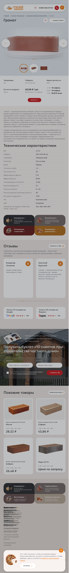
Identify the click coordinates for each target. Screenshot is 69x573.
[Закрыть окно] (61, 550)
